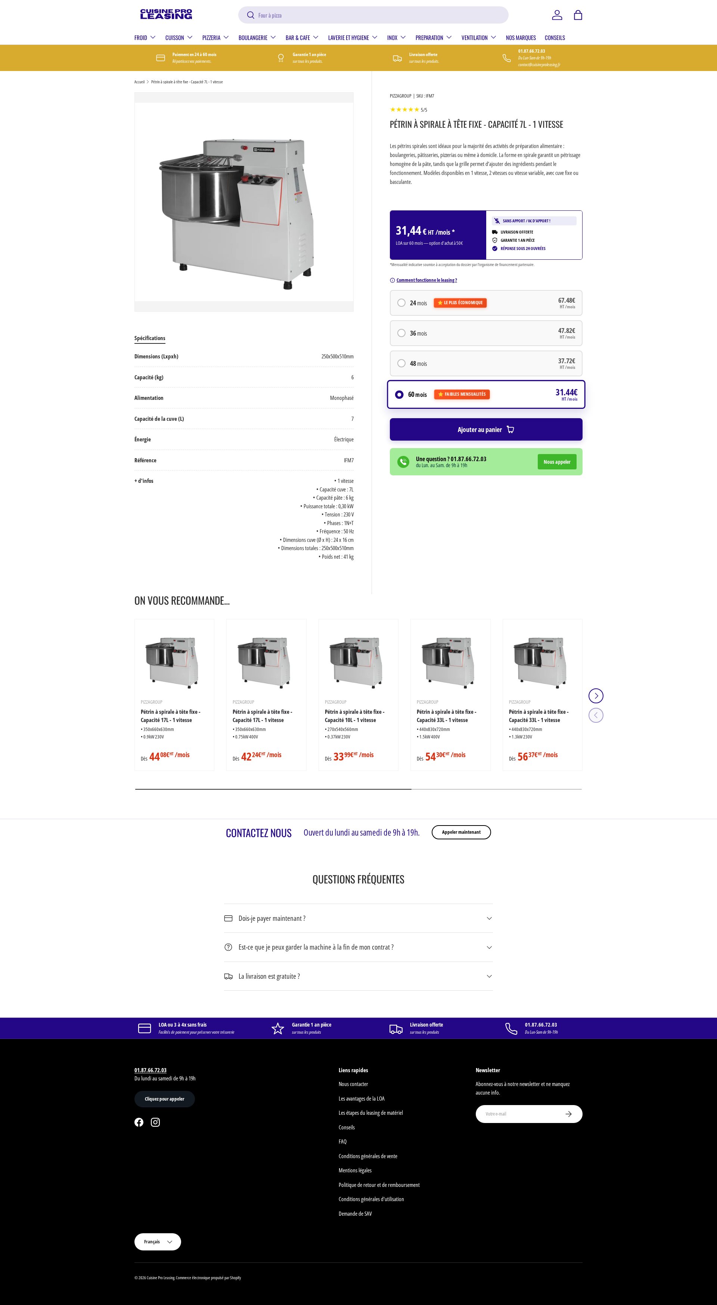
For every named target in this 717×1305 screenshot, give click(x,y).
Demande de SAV (355, 1213)
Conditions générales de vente (368, 1156)
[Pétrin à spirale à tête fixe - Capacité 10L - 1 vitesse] (358, 658)
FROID (140, 37)
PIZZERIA (211, 37)
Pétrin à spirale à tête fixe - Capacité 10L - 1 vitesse (355, 716)
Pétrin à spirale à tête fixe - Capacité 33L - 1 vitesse (447, 716)
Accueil (139, 82)
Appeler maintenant (461, 832)
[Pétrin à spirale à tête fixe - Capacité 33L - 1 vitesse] (450, 658)
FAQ (343, 1141)
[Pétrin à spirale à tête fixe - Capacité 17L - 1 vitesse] (174, 658)
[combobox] (373, 15)
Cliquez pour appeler (164, 1098)
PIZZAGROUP (401, 95)
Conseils (347, 1127)
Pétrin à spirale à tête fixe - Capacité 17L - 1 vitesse (171, 716)
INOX (392, 37)
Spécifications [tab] (149, 338)
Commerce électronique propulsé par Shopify (208, 1277)
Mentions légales (355, 1170)
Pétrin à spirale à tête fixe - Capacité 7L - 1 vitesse (187, 82)
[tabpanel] (244, 456)
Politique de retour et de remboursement (379, 1184)
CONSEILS (555, 37)
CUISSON (174, 37)
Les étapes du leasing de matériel (371, 1112)
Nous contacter (353, 1084)
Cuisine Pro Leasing (160, 1277)
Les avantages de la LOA (362, 1098)
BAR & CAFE (298, 37)
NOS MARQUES (521, 37)
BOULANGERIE (253, 37)
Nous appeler (557, 461)
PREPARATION (429, 37)
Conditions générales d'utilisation (371, 1199)
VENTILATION (475, 37)
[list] (244, 202)
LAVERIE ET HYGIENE (348, 37)
